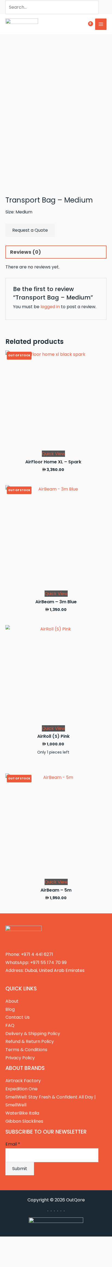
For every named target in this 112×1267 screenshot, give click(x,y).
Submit (19, 1168)
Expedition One (21, 1089)
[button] (71, 24)
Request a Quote (30, 230)
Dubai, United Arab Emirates (55, 970)
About (11, 1001)
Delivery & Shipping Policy (32, 1033)
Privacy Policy (20, 1058)
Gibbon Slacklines (24, 1121)
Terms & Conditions (26, 1049)
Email (12, 1144)
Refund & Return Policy (29, 1041)
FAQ (9, 1025)
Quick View (53, 454)
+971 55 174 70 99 (48, 962)
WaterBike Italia (22, 1113)
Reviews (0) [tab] (25, 252)
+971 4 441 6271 (37, 954)
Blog (10, 1009)
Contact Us (17, 1017)
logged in (50, 307)
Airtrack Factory (23, 1081)
